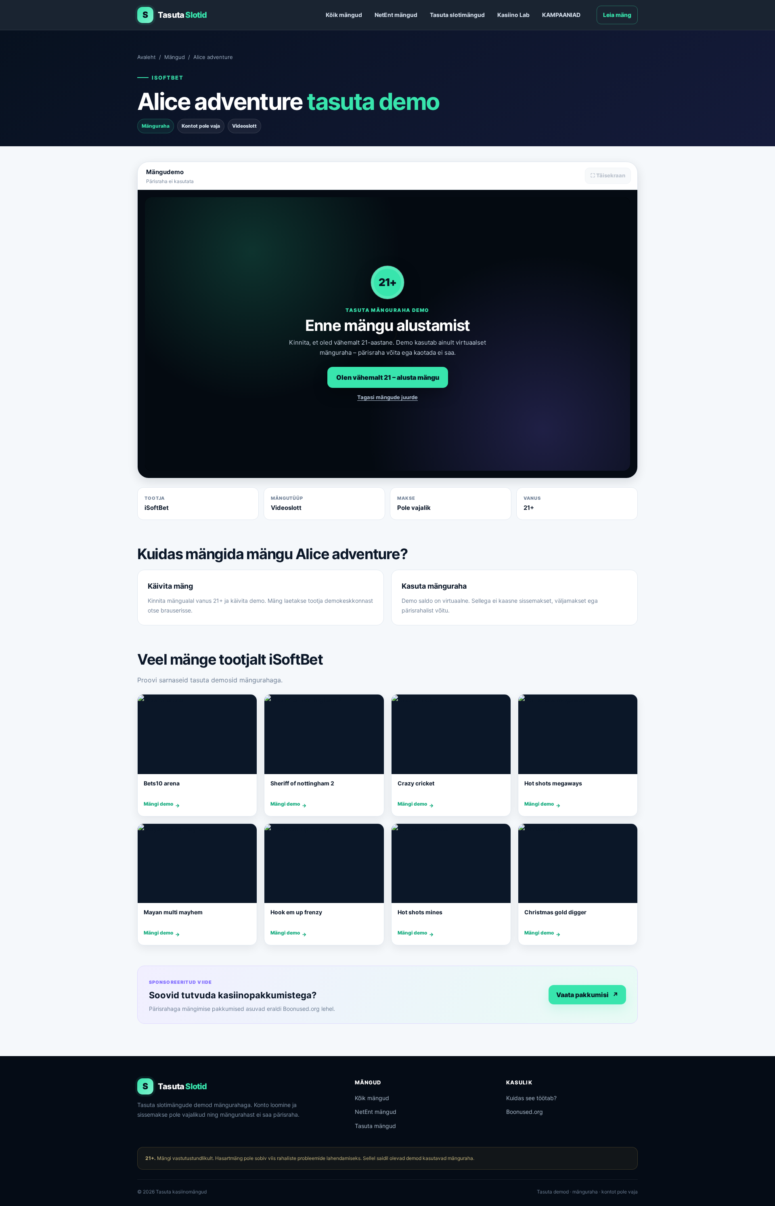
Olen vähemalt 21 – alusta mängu (387, 377)
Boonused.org (524, 1111)
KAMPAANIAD (561, 14)
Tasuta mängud (375, 1125)
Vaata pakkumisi (587, 995)
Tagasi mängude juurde (387, 397)
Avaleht (146, 57)
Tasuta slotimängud (457, 14)
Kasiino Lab (513, 14)
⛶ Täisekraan (608, 175)
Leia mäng (617, 14)
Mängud (174, 57)
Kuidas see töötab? (531, 1097)
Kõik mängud (344, 14)
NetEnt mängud (396, 14)
